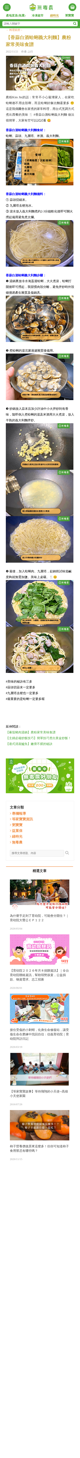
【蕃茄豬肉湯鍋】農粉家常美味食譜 (31, 732)
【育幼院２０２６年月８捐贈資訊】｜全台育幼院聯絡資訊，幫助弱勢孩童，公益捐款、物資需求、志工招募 (39, 975)
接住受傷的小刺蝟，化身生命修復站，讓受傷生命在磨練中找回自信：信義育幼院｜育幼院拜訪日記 (39, 1034)
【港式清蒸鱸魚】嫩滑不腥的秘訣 (29, 744)
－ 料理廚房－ (14, 30)
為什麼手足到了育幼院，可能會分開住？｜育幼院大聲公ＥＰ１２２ (39, 918)
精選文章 (40, 871)
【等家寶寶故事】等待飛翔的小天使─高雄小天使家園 (39, 1094)
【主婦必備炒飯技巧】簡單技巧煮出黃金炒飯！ (38, 738)
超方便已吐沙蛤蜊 (40, 710)
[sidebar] (7, 7)
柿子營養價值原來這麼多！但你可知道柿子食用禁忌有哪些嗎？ (39, 1148)
